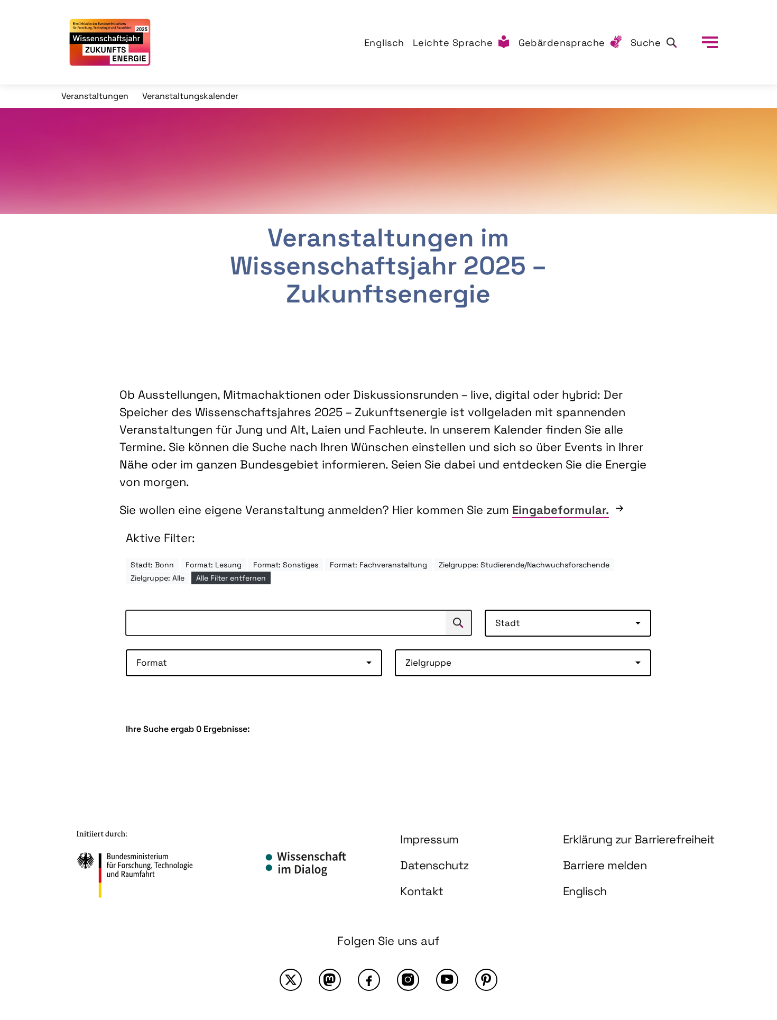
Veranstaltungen (94, 96)
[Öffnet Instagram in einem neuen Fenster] (408, 980)
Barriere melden (605, 865)
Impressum (429, 839)
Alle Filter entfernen (231, 578)
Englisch (384, 42)
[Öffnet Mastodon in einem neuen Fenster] (330, 980)
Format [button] (151, 662)
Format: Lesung (214, 564)
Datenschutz (434, 865)
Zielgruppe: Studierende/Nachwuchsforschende (524, 564)
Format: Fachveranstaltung (378, 564)
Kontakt (421, 891)
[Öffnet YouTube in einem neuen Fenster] (447, 980)
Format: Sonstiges (285, 564)
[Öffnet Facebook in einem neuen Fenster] (369, 980)
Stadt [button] (507, 623)
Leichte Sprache (453, 42)
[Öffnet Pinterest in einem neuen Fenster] (486, 980)
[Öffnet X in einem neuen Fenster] (291, 980)
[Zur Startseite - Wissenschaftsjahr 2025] (110, 42)
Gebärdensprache (562, 42)
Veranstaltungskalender (190, 96)
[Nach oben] (744, 919)
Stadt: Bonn (152, 564)
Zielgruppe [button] (428, 662)
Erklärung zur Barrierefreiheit (639, 839)
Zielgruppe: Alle (157, 578)
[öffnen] (709, 42)
